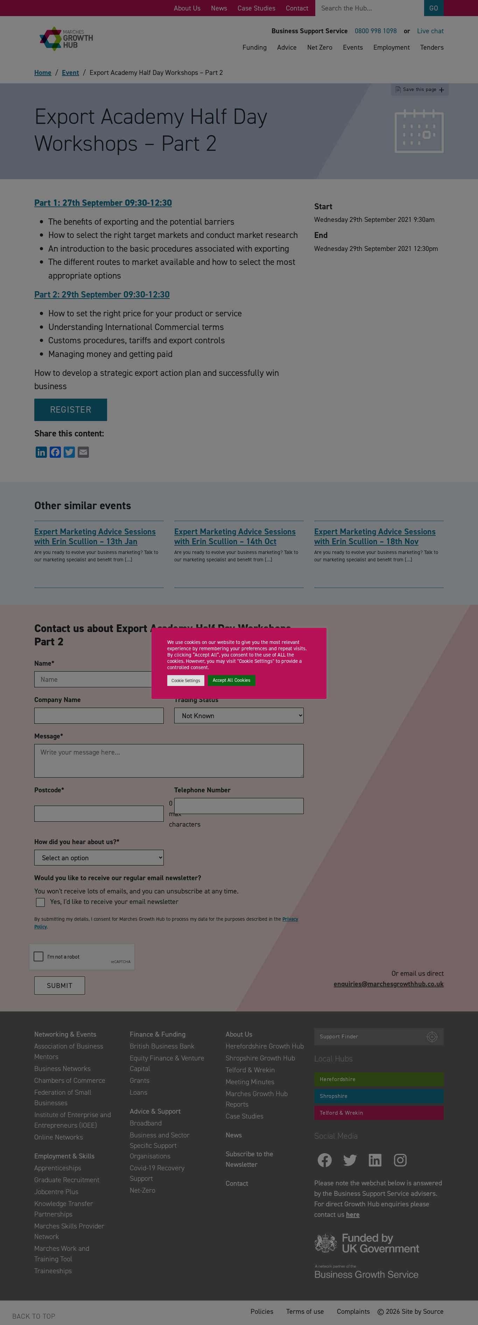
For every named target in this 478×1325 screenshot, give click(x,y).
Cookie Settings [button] (185, 680)
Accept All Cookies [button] (232, 680)
